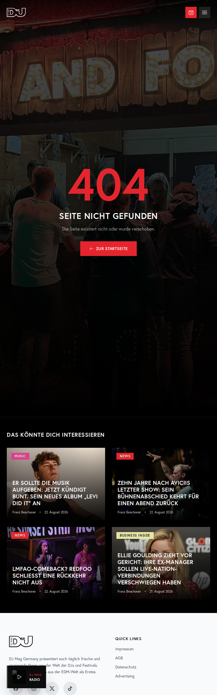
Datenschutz (125, 667)
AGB (119, 657)
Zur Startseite (112, 248)
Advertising (124, 676)
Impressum (124, 648)
